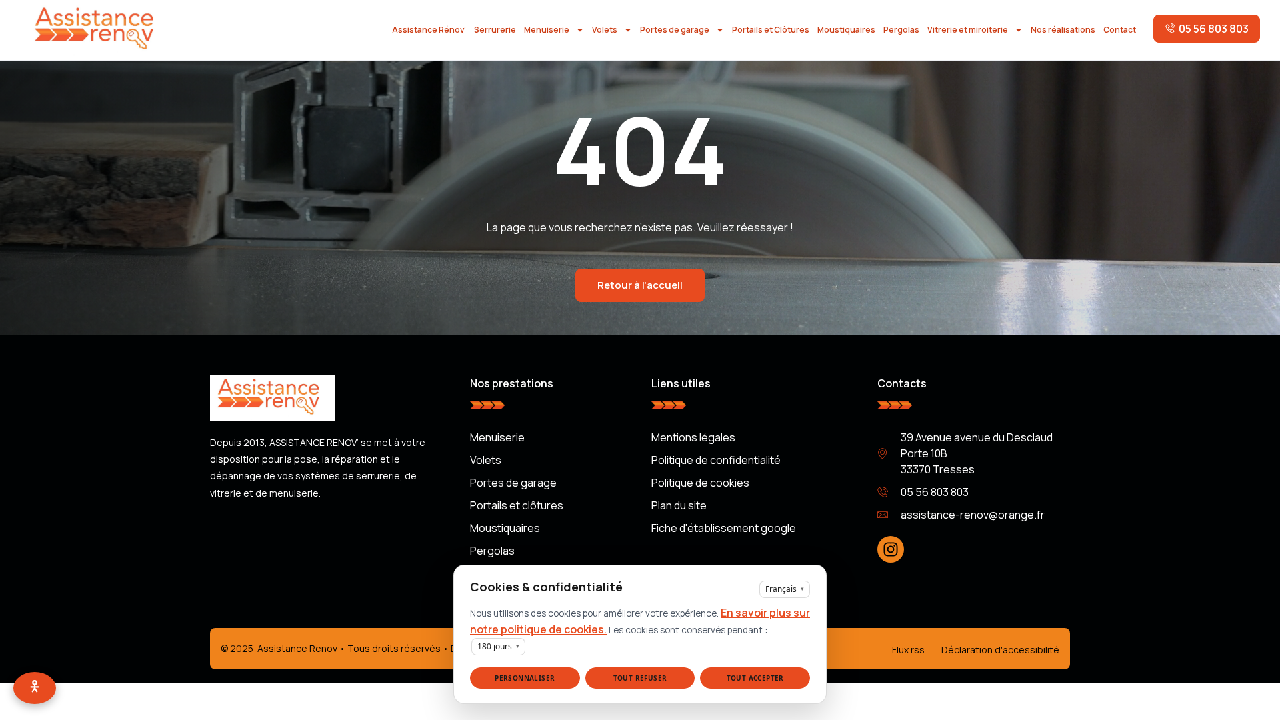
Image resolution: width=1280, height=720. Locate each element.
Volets (604, 29)
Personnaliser (525, 678)
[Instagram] (890, 549)
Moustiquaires (846, 29)
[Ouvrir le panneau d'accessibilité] (34, 688)
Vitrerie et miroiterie (967, 29)
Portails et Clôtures (770, 29)
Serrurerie (495, 29)
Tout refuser (640, 678)
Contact (1119, 29)
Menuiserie (546, 29)
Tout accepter (755, 678)
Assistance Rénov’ (429, 29)
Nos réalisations (1063, 29)
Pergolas (901, 29)
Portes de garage (674, 29)
